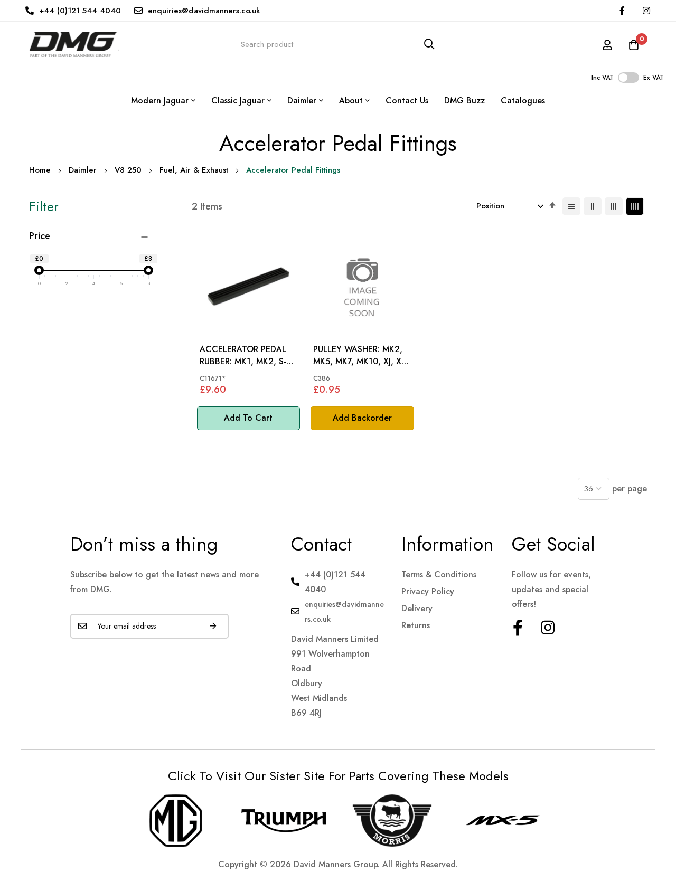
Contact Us (407, 100)
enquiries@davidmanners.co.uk (204, 10)
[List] (571, 206)
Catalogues (523, 100)
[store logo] (74, 44)
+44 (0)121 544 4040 (80, 10)
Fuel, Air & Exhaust (193, 170)
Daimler (83, 170)
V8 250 (128, 170)
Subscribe (213, 626)
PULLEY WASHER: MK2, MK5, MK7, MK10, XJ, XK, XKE (361, 355)
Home (40, 170)
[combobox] (338, 44)
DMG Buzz (464, 100)
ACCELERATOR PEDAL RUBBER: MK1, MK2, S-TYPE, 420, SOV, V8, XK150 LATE (243, 355)
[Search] (429, 44)
